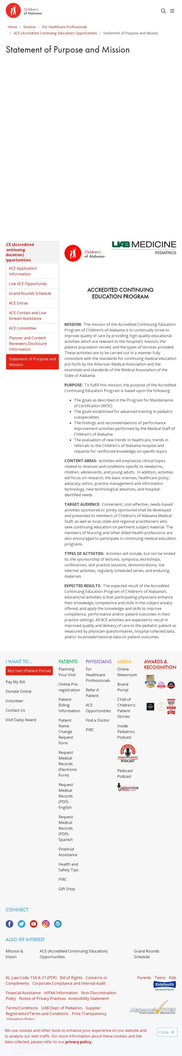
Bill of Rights (71, 977)
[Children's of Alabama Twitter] (23, 926)
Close (164, 1032)
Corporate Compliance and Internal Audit (68, 983)
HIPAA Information (61, 992)
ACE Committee (22, 328)
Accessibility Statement (88, 998)
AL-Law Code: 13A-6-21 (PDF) (31, 977)
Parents (144, 977)
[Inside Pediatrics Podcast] (127, 761)
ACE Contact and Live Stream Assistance (27, 315)
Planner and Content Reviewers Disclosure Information (28, 343)
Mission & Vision (14, 954)
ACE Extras (18, 303)
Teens (160, 977)
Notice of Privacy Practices (42, 998)
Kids (172, 977)
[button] (173, 11)
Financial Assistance (23, 992)
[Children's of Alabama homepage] (24, 11)
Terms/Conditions (22, 1008)
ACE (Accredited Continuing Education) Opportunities (19, 252)
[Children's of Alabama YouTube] (35, 926)
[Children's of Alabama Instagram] (47, 926)
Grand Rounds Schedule (30, 293)
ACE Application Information (23, 271)
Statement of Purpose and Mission (32, 361)
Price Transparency (89, 1013)
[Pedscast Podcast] (127, 789)
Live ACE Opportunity (28, 283)
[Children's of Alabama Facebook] (11, 926)
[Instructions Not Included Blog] (58, 926)
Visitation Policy (21, 1019)
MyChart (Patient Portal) (29, 670)
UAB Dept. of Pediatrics (61, 1008)
